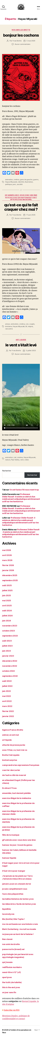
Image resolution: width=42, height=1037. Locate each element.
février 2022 (8, 711)
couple (31, 324)
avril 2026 (7, 555)
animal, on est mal (10, 735)
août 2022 (7, 681)
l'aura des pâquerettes (12, 894)
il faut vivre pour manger (13, 871)
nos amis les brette (21, 30)
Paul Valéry (15, 460)
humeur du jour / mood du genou (17, 845)
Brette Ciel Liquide (10, 755)
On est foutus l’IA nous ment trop (24, 490)
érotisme (8, 326)
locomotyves (8, 914)
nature (7, 460)
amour (7, 324)
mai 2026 (6, 550)
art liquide (21, 340)
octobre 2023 (8, 631)
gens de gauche (26, 179)
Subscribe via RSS (11, 1010)
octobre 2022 (8, 671)
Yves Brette (16, 41)
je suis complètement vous (14, 889)
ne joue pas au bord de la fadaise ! (18, 934)
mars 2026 (7, 560)
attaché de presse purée (13, 745)
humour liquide (9, 858)
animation (9, 179)
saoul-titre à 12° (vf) (11, 972)
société (20, 184)
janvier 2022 (8, 716)
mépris (30, 326)
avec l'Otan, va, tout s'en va (14, 750)
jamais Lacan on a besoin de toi (16, 884)
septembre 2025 (10, 580)
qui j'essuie (7, 962)
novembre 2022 (9, 666)
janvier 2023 (8, 656)
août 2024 (7, 610)
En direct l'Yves (9, 788)
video (26, 460)
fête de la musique (10, 835)
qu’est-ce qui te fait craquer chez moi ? (21, 207)
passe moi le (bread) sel (13, 949)
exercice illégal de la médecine (16, 798)
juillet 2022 (7, 686)
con (27, 324)
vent (22, 460)
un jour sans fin (9, 992)
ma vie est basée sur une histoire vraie (20, 924)
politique (8, 184)
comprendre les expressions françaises (20, 765)
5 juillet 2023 (31, 350)
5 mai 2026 (30, 41)
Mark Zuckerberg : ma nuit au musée (19, 929)
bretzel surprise (9, 760)
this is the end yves (11, 987)
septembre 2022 (10, 676)
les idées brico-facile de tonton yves (19, 904)
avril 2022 (7, 701)
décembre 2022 (9, 661)
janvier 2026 (8, 570)
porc (14, 184)
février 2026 (8, 565)
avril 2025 (7, 605)
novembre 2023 (9, 626)
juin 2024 (6, 621)
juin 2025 (6, 595)
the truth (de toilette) (12, 982)
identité (21, 182)
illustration (29, 182)
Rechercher (6, 471)
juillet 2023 (7, 646)
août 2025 (7, 585)
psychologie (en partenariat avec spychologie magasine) (21, 199)
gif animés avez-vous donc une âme (21, 195)
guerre (35, 179)
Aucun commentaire (22, 44)
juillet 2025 (7, 590)
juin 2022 (6, 691)
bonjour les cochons (21, 35)
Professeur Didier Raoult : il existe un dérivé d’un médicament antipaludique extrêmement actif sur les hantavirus (21, 498)
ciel (15, 457)
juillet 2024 (7, 615)
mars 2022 (7, 706)
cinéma (16, 179)
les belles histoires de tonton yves (18, 899)
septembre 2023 (10, 636)
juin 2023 (6, 651)
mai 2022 (6, 696)
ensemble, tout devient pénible (16, 793)
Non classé (7, 939)
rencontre (9, 329)
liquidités (6, 909)
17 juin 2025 (30, 215)
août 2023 (7, 641)
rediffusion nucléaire (12, 967)
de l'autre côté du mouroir (14, 775)
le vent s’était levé (21, 345)
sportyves (7, 977)
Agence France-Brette (12, 730)
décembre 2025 (9, 575)
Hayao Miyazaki (11, 182)
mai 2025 (6, 600)
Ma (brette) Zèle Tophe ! (13, 919)
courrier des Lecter (11, 770)
